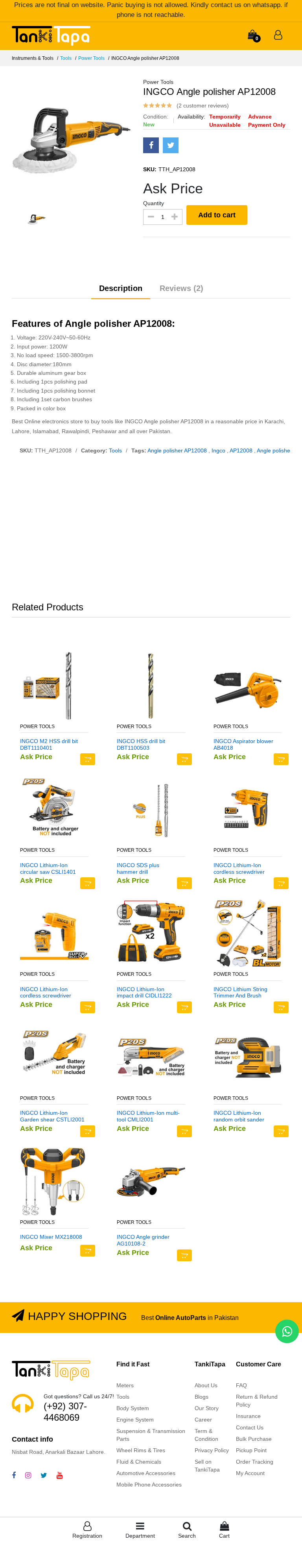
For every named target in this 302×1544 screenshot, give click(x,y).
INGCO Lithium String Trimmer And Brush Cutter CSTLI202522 (240, 992)
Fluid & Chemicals (138, 1462)
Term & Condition (206, 1435)
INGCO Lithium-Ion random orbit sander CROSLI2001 (239, 1116)
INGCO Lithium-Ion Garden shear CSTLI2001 (52, 1116)
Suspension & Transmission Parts (150, 1435)
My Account (250, 1473)
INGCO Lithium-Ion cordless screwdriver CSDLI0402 (45, 992)
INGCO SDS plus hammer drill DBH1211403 (138, 868)
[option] (72, 138)
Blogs (201, 1397)
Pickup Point (251, 1450)
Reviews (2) (181, 288)
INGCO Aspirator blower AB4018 (243, 744)
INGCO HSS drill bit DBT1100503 (141, 744)
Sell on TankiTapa (207, 1466)
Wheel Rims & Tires (140, 1450)
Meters (125, 1385)
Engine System (135, 1419)
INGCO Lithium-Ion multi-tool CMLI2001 (148, 1116)
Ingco (219, 450)
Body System (132, 1408)
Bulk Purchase (254, 1439)
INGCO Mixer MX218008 (51, 1237)
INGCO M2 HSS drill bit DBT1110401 (49, 744)
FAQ (241, 1385)
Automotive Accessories (145, 1473)
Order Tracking (254, 1462)
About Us (206, 1385)
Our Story (207, 1408)
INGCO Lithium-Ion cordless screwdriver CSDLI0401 (239, 868)
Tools (66, 58)
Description (120, 288)
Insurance (248, 1416)
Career (203, 1419)
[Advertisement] (151, 530)
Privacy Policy (212, 1450)
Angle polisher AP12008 (177, 450)
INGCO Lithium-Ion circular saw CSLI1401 (48, 868)
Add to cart (217, 215)
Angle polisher (274, 450)
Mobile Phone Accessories (149, 1484)
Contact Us (249, 1427)
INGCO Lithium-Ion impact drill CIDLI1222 (144, 992)
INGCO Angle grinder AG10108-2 (143, 1240)
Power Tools (91, 58)
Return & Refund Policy (257, 1401)
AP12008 (242, 450)
